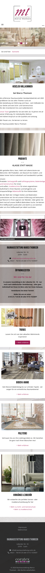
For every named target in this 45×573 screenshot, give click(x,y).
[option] (22, 37)
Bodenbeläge (40, 181)
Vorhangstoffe (12, 181)
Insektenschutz (14, 186)
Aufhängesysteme (28, 181)
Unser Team (4, 112)
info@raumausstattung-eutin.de (23, 258)
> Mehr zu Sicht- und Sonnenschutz (22, 507)
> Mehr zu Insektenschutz (22, 509)
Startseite (15, 52)
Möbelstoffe (16, 191)
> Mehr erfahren (22, 342)
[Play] (22, 228)
